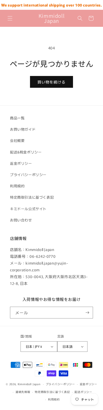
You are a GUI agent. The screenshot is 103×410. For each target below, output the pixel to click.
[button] (10, 18)
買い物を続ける (52, 82)
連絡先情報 (23, 392)
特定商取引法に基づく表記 (32, 197)
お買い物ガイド (23, 129)
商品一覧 (17, 117)
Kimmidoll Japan (29, 384)
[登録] (87, 312)
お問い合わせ (21, 219)
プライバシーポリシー (28, 174)
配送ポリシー (83, 392)
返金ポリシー (21, 163)
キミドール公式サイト (28, 208)
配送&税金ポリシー (26, 151)
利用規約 (17, 185)
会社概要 (17, 140)
